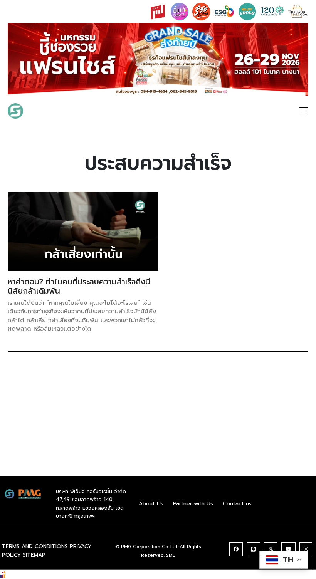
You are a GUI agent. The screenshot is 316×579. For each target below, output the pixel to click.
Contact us (237, 504)
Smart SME (51, 111)
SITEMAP (34, 555)
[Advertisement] (158, 422)
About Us (151, 504)
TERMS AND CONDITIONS (35, 546)
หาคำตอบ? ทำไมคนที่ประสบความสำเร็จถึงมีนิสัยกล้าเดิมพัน (79, 286)
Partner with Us (193, 504)
